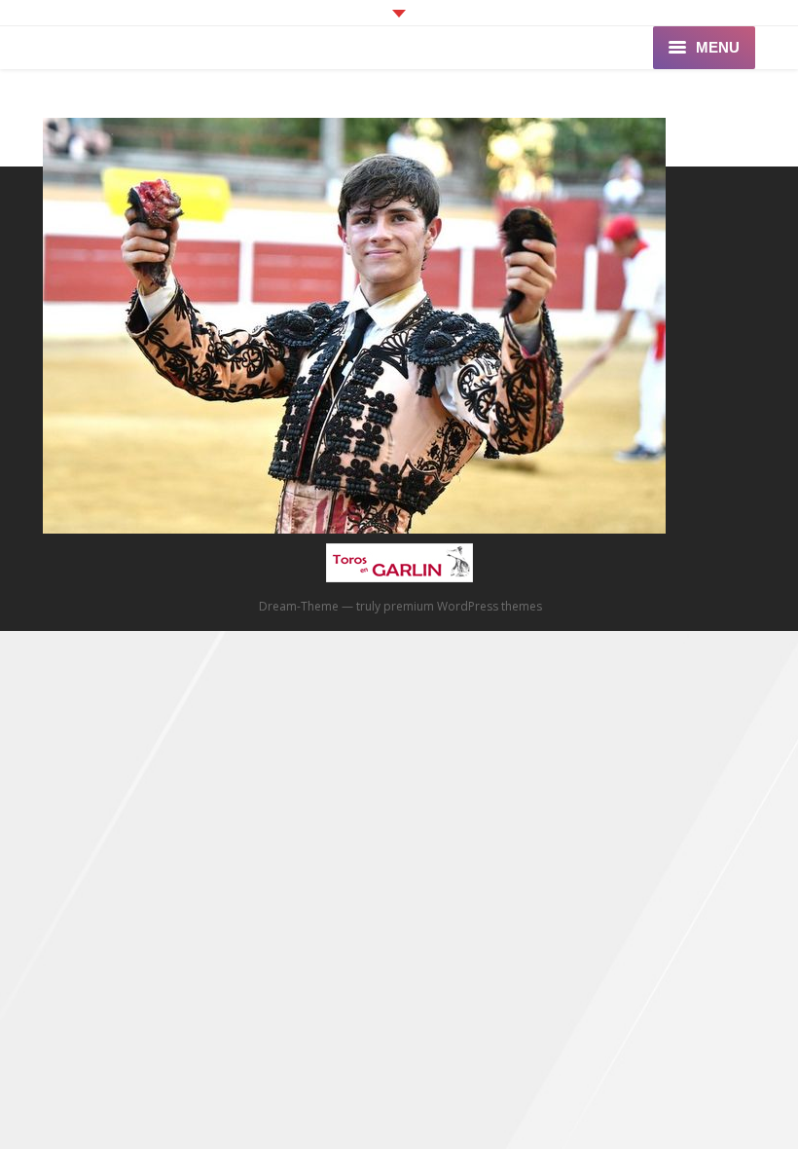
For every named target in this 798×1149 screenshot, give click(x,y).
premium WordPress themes (462, 606)
